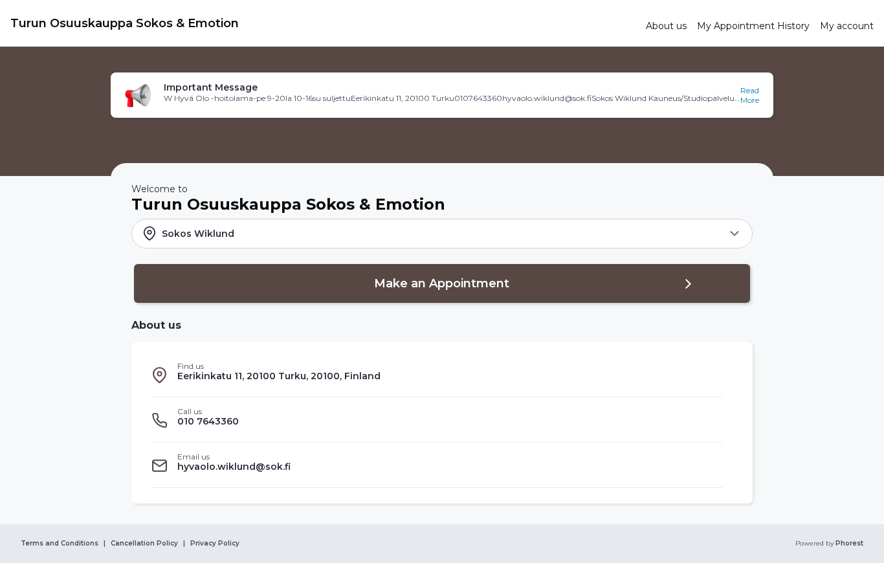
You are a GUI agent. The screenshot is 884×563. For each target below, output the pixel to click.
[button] (442, 95)
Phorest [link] (849, 543)
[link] (322, 23)
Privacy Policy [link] (214, 543)
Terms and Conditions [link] (59, 543)
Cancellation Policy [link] (144, 543)
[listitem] (437, 374)
